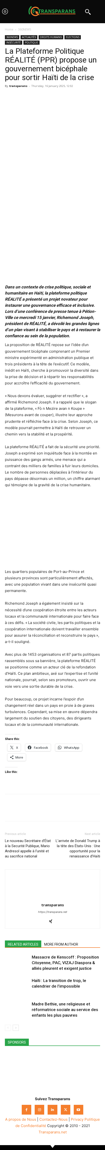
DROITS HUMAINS (51, 37)
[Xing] (53, 922)
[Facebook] (10, 97)
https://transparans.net (52, 912)
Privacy (77, 1119)
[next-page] (16, 1028)
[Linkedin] (43, 97)
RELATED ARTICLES (23, 944)
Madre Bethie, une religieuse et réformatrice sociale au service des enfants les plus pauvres (65, 1010)
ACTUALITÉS (29, 37)
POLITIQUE (31, 42)
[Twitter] (21, 97)
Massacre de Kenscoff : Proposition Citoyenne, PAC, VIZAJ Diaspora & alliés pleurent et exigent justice (65, 963)
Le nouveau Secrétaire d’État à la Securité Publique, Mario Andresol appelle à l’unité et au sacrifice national (28, 848)
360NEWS (24, 29)
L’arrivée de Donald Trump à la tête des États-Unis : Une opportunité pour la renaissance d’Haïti (78, 848)
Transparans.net (53, 1132)
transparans (18, 86)
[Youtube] (78, 1109)
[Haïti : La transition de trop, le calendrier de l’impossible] (17, 986)
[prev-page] (8, 1028)
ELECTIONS (72, 37)
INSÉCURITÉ (13, 42)
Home (9, 29)
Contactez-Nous (53, 1119)
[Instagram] (39, 1109)
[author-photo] (52, 898)
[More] (55, 97)
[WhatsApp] (32, 97)
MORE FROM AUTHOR (61, 944)
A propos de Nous (20, 1119)
